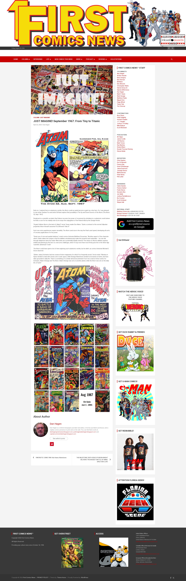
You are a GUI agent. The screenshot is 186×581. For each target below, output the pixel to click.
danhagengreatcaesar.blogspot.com (61, 432)
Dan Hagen (46, 125)
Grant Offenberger (123, 166)
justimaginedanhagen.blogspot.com (84, 432)
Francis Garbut (121, 188)
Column (25, 59)
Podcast (89, 59)
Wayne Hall (120, 202)
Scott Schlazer (121, 200)
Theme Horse (61, 577)
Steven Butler (121, 151)
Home (16, 59)
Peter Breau (120, 175)
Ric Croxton (120, 198)
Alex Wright (120, 73)
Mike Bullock (121, 125)
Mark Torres (121, 143)
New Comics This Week (63, 59)
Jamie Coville (121, 139)
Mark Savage (121, 96)
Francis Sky (120, 164)
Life (47, 59)
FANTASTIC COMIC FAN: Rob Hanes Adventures (51, 457)
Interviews (38, 59)
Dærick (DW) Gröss (123, 90)
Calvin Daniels (121, 186)
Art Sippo (120, 137)
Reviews (102, 59)
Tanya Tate (120, 104)
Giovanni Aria (121, 192)
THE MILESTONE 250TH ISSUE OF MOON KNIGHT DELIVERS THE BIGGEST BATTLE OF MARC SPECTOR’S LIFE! (92, 460)
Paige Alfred (121, 102)
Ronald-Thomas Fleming (125, 149)
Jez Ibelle (120, 194)
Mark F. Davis (121, 94)
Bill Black (120, 82)
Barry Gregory (121, 78)
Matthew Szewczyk (123, 211)
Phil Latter (120, 177)
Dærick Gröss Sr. (122, 88)
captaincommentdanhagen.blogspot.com (63, 434)
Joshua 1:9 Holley (122, 123)
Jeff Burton (120, 141)
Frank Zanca (121, 190)
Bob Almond (121, 84)
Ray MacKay (121, 145)
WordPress (84, 577)
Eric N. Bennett (121, 162)
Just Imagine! (45, 117)
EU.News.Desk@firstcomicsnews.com (146, 564)
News (78, 59)
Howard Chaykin (122, 119)
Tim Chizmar (121, 106)
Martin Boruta (121, 172)
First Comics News (29, 577)
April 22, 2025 (37, 125)
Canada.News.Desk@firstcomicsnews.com (147, 554)
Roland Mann (121, 147)
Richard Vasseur (122, 213)
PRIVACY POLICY (42, 577)
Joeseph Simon (122, 170)
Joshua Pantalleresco (124, 196)
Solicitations (116, 59)
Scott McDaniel (122, 128)
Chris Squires (121, 160)
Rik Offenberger (122, 215)
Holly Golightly (121, 117)
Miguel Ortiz (120, 100)
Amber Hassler (122, 75)
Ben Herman (121, 80)
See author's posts (59, 438)
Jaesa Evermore (122, 168)
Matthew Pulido (122, 98)
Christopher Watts (123, 86)
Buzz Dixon (120, 115)
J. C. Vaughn (121, 121)
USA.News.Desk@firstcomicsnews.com (146, 541)
